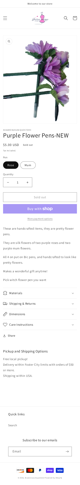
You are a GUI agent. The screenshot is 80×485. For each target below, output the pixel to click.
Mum (28, 165)
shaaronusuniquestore (34, 478)
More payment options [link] (40, 218)
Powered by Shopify (53, 478)
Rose (10, 165)
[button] (5, 18)
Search (12, 425)
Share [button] (11, 335)
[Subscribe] (67, 451)
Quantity (8, 174)
